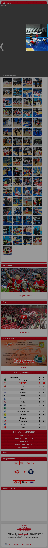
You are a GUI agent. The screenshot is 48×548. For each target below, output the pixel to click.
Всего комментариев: (8, 75)
